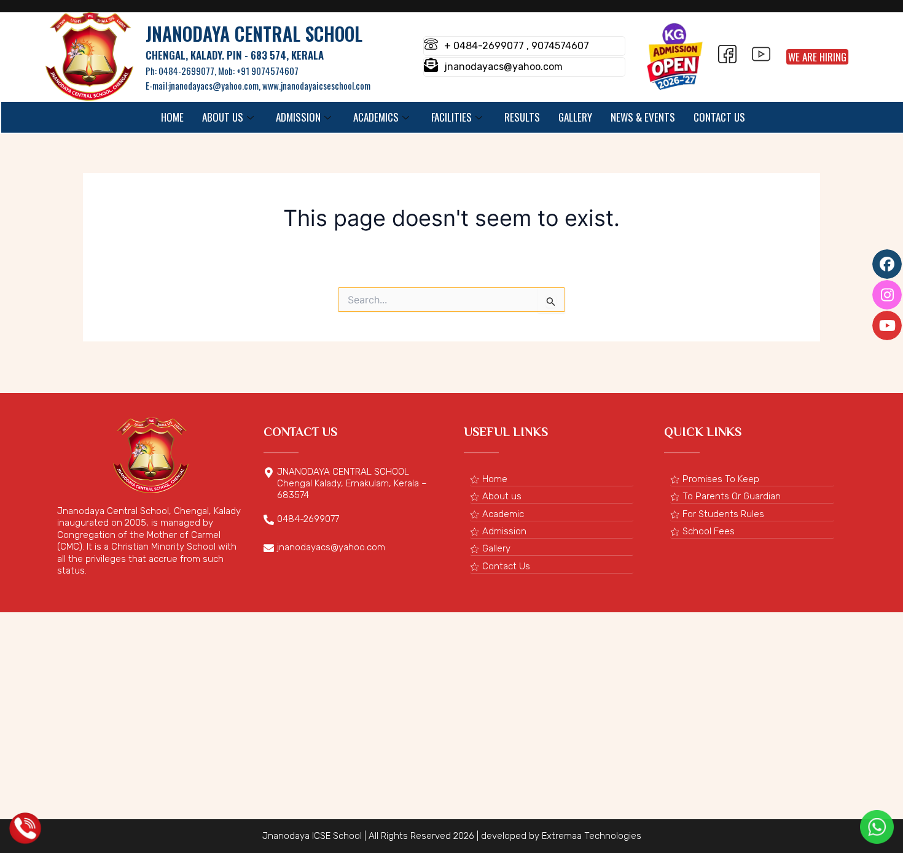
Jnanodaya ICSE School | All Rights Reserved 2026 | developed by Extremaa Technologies (451, 835)
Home (172, 117)
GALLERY (575, 117)
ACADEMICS (376, 117)
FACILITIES (451, 117)
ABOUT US (222, 117)
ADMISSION (298, 117)
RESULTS (522, 117)
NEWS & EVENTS (643, 117)
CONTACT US (719, 117)
